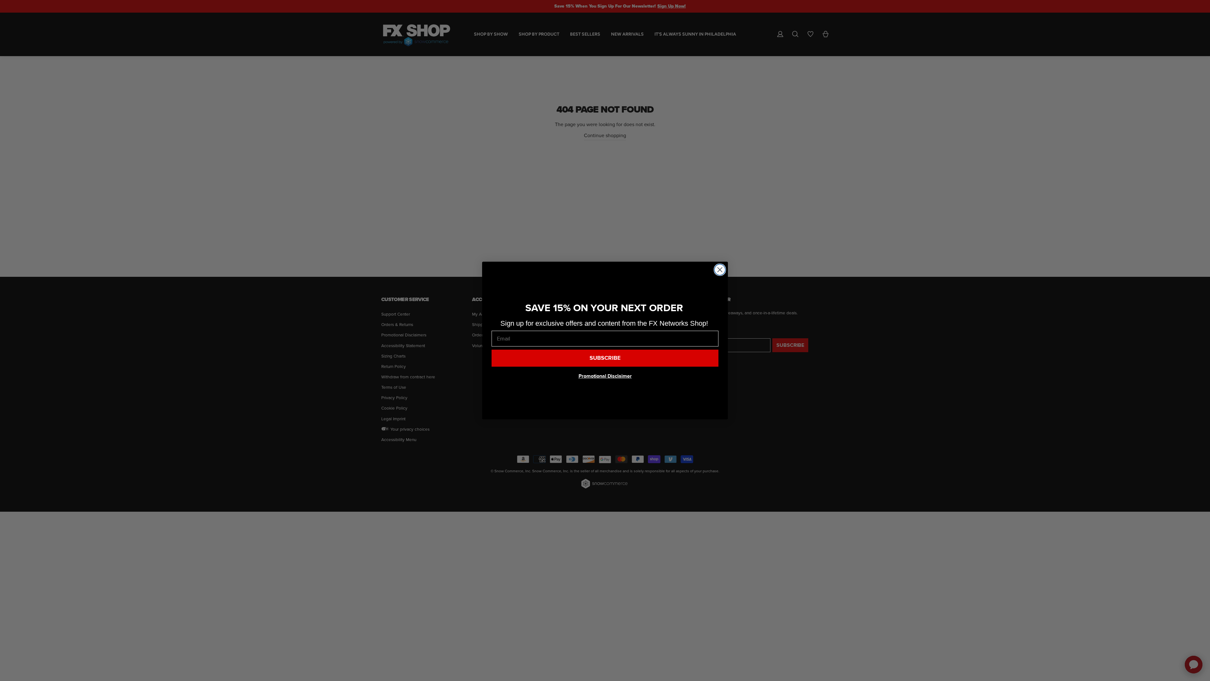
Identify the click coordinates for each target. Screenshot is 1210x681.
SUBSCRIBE (605, 358)
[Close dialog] (719, 269)
